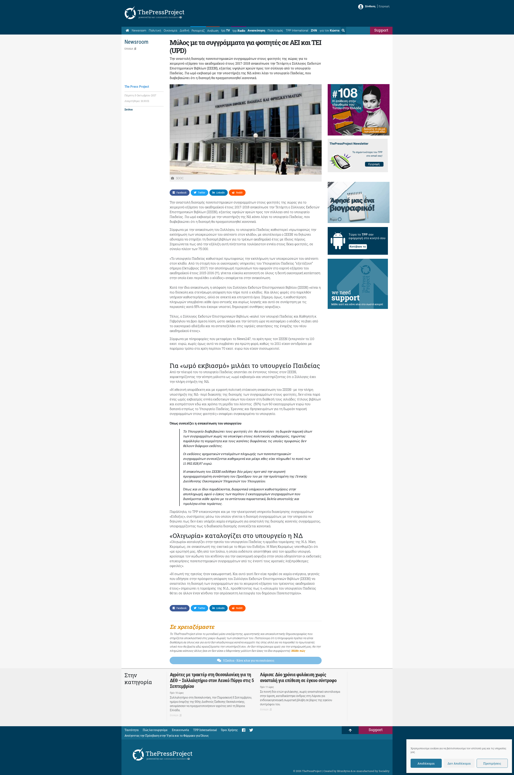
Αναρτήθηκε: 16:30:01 (136, 101)
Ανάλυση (212, 31)
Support (381, 30)
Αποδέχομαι (426, 763)
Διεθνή (184, 30)
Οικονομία (170, 30)
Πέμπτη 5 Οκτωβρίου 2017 (140, 95)
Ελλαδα (128, 48)
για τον (329, 30)
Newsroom (139, 30)
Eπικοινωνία (180, 730)
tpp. (225, 30)
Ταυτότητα (131, 730)
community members (167, 17)
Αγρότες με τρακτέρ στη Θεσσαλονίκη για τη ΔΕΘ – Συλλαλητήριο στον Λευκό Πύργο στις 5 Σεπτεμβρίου (212, 680)
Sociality (384, 771)
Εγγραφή (384, 6)
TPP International (297, 30)
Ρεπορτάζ (198, 31)
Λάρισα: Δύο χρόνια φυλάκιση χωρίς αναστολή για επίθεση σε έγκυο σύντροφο (298, 677)
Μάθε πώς (298, 651)
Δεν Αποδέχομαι (459, 763)
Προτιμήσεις (492, 763)
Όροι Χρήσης (229, 730)
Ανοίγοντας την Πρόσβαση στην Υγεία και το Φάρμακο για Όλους (166, 735)
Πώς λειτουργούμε (155, 730)
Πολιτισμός (275, 30)
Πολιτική (155, 30)
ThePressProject (161, 12)
